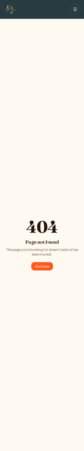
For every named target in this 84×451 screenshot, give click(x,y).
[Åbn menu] (75, 9)
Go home (42, 266)
